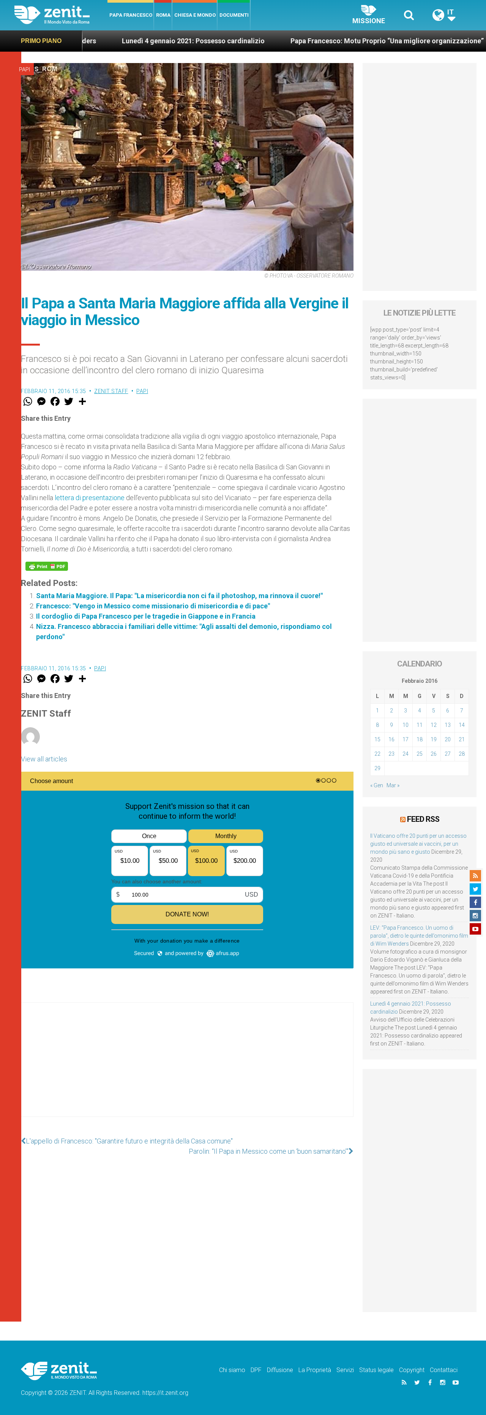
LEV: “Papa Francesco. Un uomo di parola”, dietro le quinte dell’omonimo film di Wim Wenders (419, 936)
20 (448, 739)
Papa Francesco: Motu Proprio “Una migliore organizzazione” (338, 41)
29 (377, 768)
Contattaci (444, 1370)
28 (462, 754)
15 (377, 739)
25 (420, 754)
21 (462, 739)
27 (448, 754)
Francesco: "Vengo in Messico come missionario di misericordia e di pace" (153, 606)
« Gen (376, 785)
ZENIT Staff (111, 391)
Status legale (376, 1370)
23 (391, 754)
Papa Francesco (130, 15)
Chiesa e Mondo (195, 15)
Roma (163, 15)
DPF (256, 1370)
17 (405, 739)
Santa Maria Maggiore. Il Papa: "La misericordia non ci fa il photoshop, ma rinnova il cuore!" (179, 596)
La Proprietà (314, 1370)
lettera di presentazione (90, 498)
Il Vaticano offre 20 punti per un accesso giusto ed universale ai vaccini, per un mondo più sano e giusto (418, 844)
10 (405, 725)
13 (448, 725)
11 (420, 725)
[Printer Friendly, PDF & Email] (46, 566)
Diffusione (280, 1370)
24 (405, 754)
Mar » (393, 785)
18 (420, 739)
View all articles (44, 759)
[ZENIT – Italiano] (60, 15)
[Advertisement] (187, 1067)
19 (434, 739)
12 (434, 725)
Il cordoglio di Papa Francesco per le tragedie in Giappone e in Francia (146, 616)
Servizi (345, 1370)
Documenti (234, 15)
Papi (24, 69)
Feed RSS (423, 819)
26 (434, 754)
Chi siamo (232, 1370)
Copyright (411, 1370)
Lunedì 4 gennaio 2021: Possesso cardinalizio (144, 41)
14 (462, 725)
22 (377, 754)
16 (391, 739)
